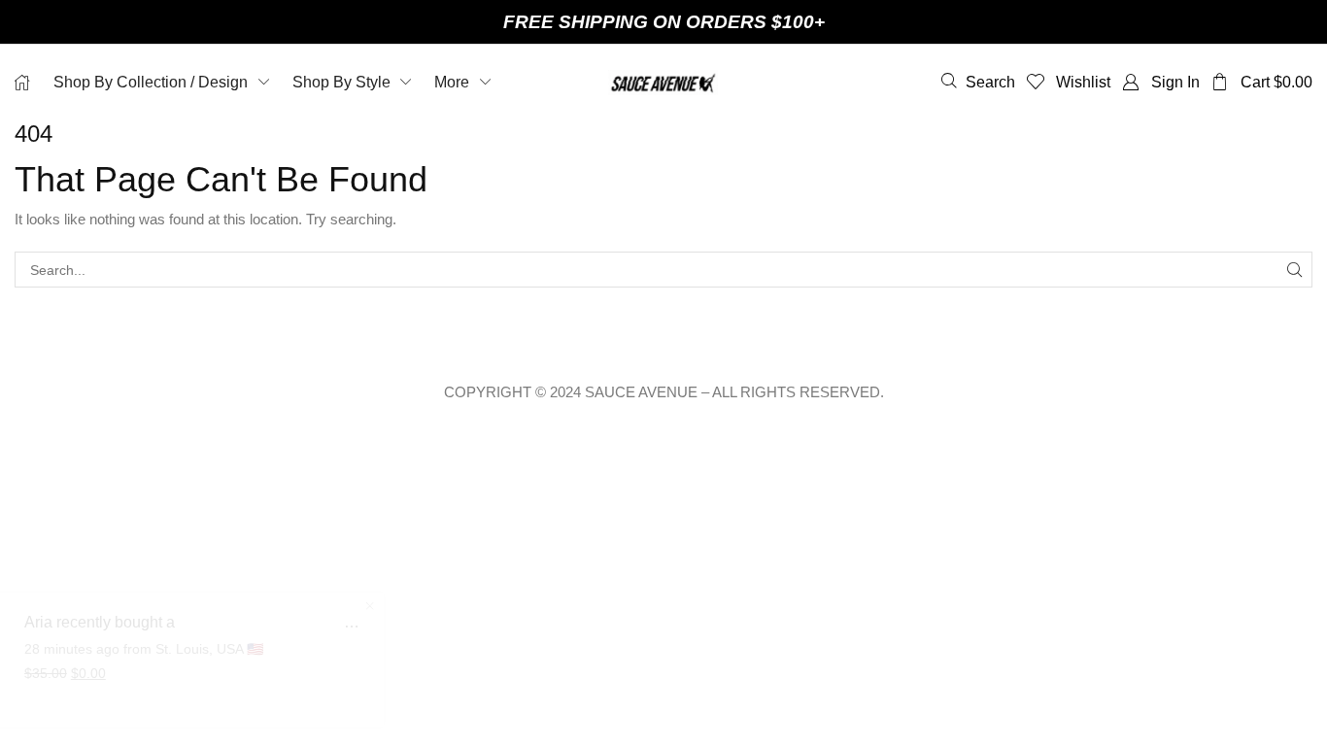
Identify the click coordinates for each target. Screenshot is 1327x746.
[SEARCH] (1294, 270)
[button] (978, 81)
